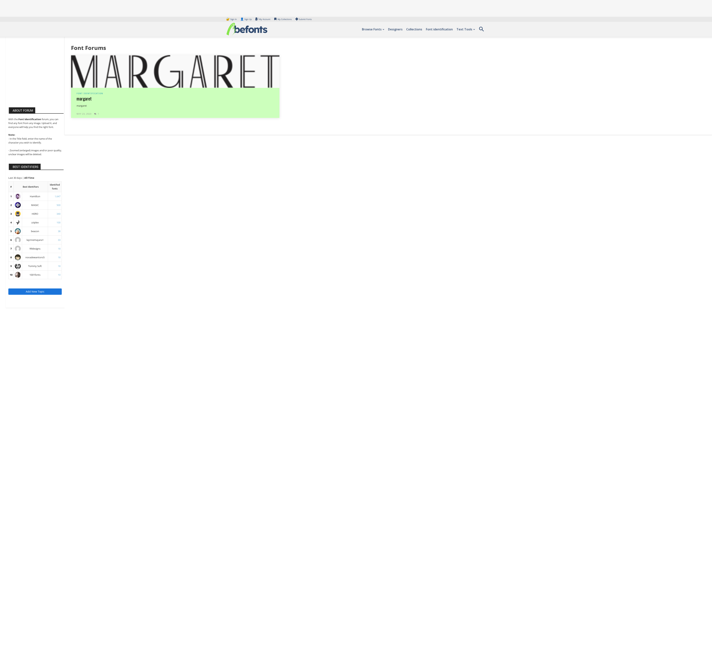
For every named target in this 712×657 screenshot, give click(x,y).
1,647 (57, 196)
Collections (414, 29)
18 (59, 248)
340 (58, 213)
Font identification (439, 29)
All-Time (29, 177)
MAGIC (35, 205)
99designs (34, 248)
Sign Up (246, 19)
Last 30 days (15, 177)
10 (11, 274)
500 (58, 205)
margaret (84, 98)
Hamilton (35, 196)
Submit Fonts (305, 19)
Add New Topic (35, 291)
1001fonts (34, 274)
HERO (35, 213)
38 (59, 231)
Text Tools (464, 29)
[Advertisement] (36, 75)
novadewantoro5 (34, 257)
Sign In (231, 19)
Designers (395, 29)
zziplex (35, 222)
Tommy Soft (35, 266)
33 (59, 240)
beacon (35, 231)
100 (58, 222)
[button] (481, 30)
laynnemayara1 (35, 240)
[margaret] (175, 71)
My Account (264, 19)
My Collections (285, 19)
